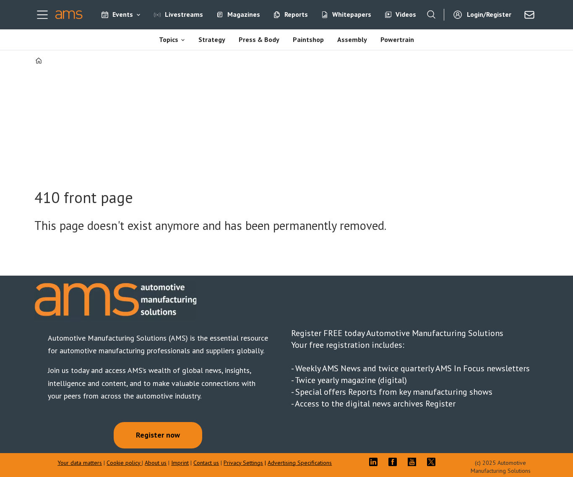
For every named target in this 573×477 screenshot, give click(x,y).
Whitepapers (351, 14)
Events (122, 14)
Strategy (211, 39)
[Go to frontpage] (69, 14)
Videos (406, 14)
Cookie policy (124, 463)
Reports (296, 14)
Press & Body (259, 39)
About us (156, 463)
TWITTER (433, 462)
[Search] (431, 14)
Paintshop (308, 39)
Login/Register (489, 14)
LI (375, 462)
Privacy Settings (243, 463)
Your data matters (79, 463)
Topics (168, 39)
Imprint (180, 463)
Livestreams (184, 14)
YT (414, 462)
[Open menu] (42, 14)
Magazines (243, 14)
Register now (158, 435)
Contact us (206, 463)
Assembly (352, 39)
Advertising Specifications (300, 463)
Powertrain (397, 39)
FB (394, 462)
